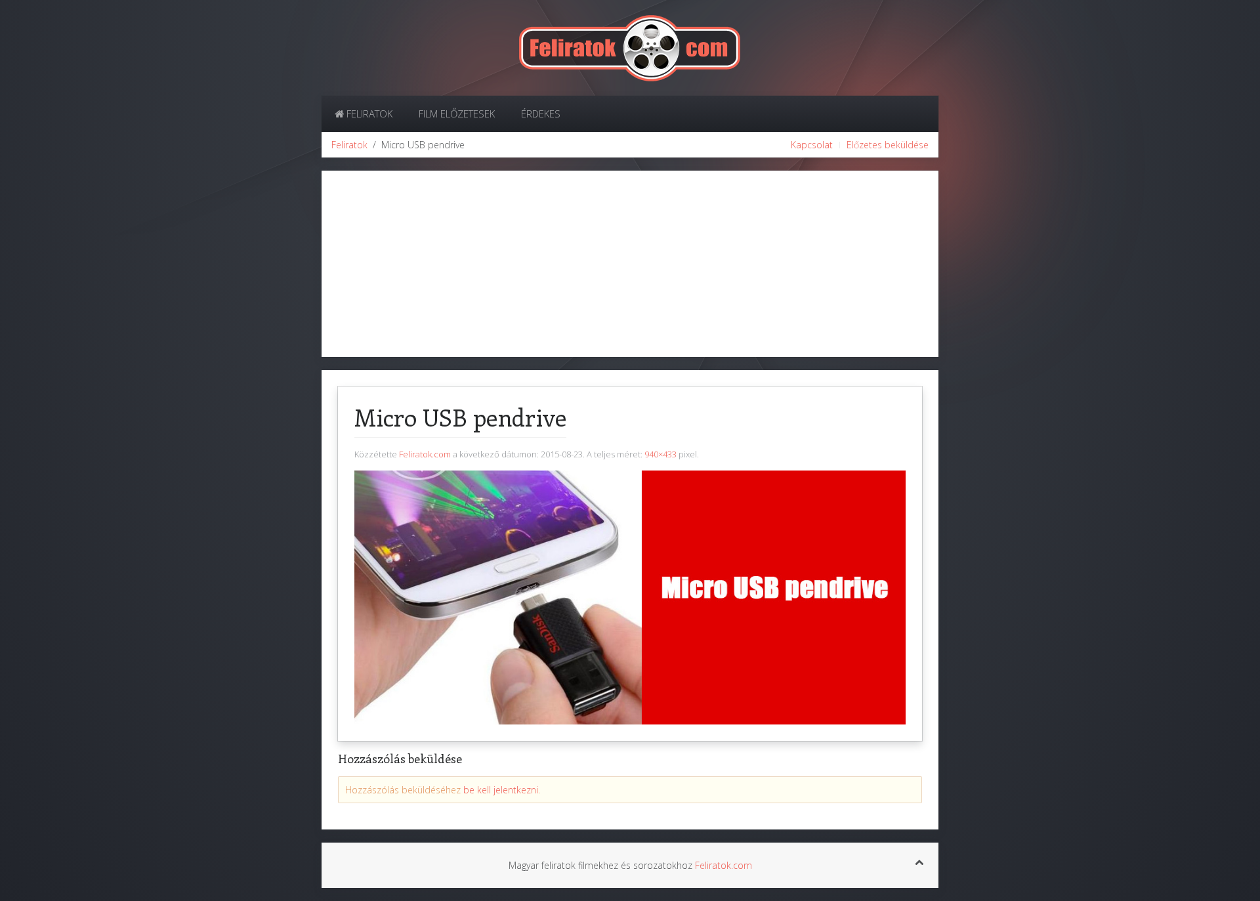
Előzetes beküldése (888, 144)
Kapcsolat (812, 144)
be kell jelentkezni (500, 790)
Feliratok (368, 113)
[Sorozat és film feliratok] (630, 47)
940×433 (660, 454)
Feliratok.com (425, 454)
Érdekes (540, 113)
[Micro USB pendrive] (630, 596)
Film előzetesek (457, 113)
